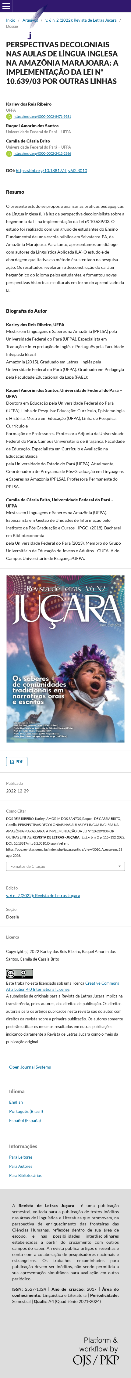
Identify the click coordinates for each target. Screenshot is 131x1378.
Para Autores (20, 1166)
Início (10, 20)
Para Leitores (21, 1157)
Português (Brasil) (26, 1111)
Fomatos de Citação (27, 866)
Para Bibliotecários (25, 1175)
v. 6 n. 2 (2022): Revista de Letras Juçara (81, 20)
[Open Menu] (6, 6)
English (16, 1102)
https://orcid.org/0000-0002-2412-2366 (42, 154)
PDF (19, 761)
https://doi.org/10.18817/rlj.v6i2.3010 (51, 170)
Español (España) (25, 1120)
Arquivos (30, 20)
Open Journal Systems (30, 1067)
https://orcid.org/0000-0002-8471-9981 (42, 116)
